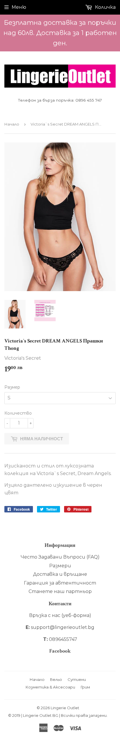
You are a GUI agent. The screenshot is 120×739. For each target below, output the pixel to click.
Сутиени (77, 679)
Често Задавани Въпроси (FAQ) (60, 557)
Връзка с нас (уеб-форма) (60, 615)
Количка (105, 7)
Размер (12, 387)
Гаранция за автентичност (60, 583)
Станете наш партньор (60, 591)
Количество (18, 413)
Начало (11, 124)
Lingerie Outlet (65, 707)
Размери (60, 565)
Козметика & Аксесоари (50, 687)
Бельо (56, 679)
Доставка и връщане (60, 574)
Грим (85, 687)
